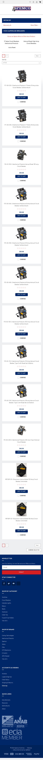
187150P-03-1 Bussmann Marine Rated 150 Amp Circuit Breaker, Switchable (21, 519)
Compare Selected (33, 550)
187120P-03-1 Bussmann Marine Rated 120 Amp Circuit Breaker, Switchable (21, 480)
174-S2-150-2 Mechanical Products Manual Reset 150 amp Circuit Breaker (21, 165)
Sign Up (9, 677)
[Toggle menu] (4, 2)
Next (37, 56)
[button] (21, 25)
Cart (40, 1)
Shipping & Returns (7, 682)
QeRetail (28, 750)
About (4, 709)
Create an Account (36, 1)
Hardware (4, 612)
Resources (5, 703)
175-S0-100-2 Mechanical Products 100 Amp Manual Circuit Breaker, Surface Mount (21, 323)
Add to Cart (21, 97)
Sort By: (4, 59)
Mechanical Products (8, 638)
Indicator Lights (6, 603)
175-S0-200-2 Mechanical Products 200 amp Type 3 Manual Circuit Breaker (21, 441)
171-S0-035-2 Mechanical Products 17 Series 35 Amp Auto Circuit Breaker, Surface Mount (21, 126)
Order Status (5, 679)
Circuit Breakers (6, 600)
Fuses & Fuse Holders (8, 618)
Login (33, 1)
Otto (3, 647)
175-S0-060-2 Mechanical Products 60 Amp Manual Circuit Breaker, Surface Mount (21, 283)
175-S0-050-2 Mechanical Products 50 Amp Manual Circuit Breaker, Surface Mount (21, 244)
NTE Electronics (6, 650)
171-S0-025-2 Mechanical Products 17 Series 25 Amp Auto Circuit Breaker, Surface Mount (21, 86)
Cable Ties (5, 615)
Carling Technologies (8, 635)
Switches (4, 597)
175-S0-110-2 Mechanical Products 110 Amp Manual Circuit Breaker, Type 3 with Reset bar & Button (21, 362)
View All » (5, 620)
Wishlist (30, 1)
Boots (3, 609)
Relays (4, 606)
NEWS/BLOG (6, 706)
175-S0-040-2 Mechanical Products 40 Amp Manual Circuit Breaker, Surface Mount (21, 204)
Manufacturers (6, 700)
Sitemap (4, 685)
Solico (3, 644)
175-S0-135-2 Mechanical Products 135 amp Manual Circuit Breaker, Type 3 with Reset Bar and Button (21, 401)
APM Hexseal (5, 656)
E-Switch (4, 653)
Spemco (4, 641)
